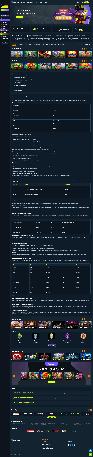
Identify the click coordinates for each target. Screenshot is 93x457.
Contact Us (70, 441)
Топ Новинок (61, 44)
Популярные (20, 44)
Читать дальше (51, 345)
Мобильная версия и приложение (20, 87)
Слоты (31, 44)
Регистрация (4, 6)
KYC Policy (44, 441)
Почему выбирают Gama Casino (20, 77)
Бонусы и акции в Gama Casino (20, 83)
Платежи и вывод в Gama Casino (20, 85)
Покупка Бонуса (37, 44)
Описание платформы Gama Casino (21, 75)
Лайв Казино (23, 2)
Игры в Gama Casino (17, 82)
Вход (78, 2)
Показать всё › (89, 48)
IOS (6, 12)
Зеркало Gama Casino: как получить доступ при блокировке (25, 79)
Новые (26, 44)
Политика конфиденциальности (47, 448)
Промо (41, 2)
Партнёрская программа (16, 444)
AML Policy (44, 445)
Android (1, 12)
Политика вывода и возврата (47, 447)
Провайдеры (87, 44)
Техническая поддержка (18, 90)
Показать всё (51, 381)
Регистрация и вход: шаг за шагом (20, 80)
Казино (36, 2)
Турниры (45, 2)
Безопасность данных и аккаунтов (20, 88)
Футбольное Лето (54, 44)
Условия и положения (46, 444)
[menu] (8, 1)
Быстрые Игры (30, 2)
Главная (14, 44)
